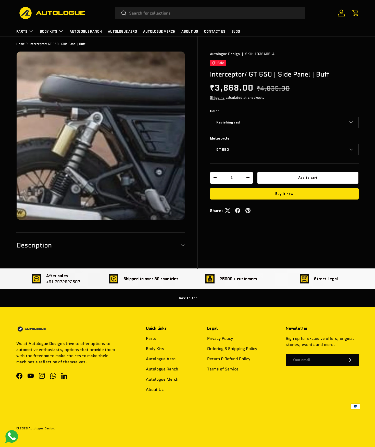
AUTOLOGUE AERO (122, 31)
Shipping (217, 97)
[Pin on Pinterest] (248, 210)
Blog (235, 31)
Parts (151, 338)
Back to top (187, 298)
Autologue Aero (161, 359)
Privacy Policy (220, 338)
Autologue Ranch (86, 31)
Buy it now (284, 193)
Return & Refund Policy (228, 359)
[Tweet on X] (227, 210)
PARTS (21, 31)
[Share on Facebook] (238, 210)
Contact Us (214, 31)
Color (214, 111)
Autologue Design (225, 53)
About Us (189, 31)
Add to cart (308, 177)
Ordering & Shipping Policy (232, 349)
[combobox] (210, 13)
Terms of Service (223, 369)
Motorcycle (219, 138)
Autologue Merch (159, 31)
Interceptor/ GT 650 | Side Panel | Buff (57, 44)
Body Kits (48, 31)
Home (20, 44)
